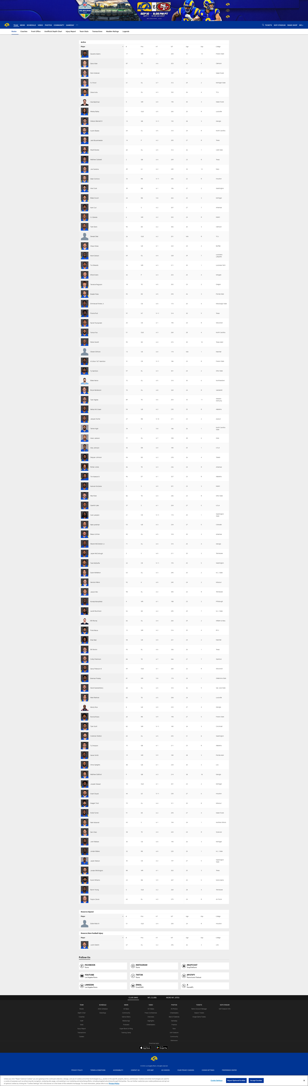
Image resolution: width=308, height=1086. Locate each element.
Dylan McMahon (95, 572)
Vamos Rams (126, 1017)
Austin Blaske (94, 131)
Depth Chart (82, 1013)
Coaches (81, 1017)
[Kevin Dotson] (84, 255)
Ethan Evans (94, 275)
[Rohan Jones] (84, 467)
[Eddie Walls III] (84, 923)
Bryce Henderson (95, 390)
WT (172, 46)
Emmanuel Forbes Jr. (97, 303)
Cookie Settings (208, 1070)
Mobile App (126, 1021)
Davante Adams (95, 54)
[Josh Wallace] (84, 841)
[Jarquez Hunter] (84, 419)
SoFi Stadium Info (225, 1009)
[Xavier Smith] (84, 755)
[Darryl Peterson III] (84, 669)
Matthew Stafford (96, 774)
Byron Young (94, 889)
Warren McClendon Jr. (97, 544)
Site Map (150, 1070)
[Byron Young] (84, 889)
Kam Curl (93, 207)
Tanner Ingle (94, 428)
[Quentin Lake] (84, 505)
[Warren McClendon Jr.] (84, 544)
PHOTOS (174, 1005)
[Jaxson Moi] (84, 592)
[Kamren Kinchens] (84, 486)
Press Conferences (151, 1013)
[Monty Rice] (84, 707)
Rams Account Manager (199, 1009)
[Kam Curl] (84, 207)
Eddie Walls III (94, 923)
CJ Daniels (93, 217)
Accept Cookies (256, 1080)
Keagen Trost (94, 803)
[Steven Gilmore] (84, 351)
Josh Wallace (94, 841)
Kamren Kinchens (96, 486)
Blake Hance (94, 380)
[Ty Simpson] (84, 745)
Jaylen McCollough (96, 553)
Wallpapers (174, 1040)
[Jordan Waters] (84, 851)
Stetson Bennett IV (96, 121)
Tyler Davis (93, 227)
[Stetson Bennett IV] (84, 121)
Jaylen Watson (95, 861)
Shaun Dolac (94, 246)
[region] (154, 1080)
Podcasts (126, 1024)
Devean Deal (94, 236)
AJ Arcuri (93, 82)
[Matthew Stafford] (84, 774)
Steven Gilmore (95, 351)
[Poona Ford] (84, 313)
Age (187, 46)
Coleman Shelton (96, 736)
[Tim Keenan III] (84, 476)
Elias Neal (93, 640)
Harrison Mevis (95, 582)
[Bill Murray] (84, 620)
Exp (202, 46)
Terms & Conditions (97, 1070)
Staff (81, 1021)
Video (151, 1005)
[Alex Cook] (84, 188)
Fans (174, 1028)
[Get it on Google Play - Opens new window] (162, 1049)
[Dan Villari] (84, 832)
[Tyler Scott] (84, 726)
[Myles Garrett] (84, 342)
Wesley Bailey (94, 111)
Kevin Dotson (94, 255)
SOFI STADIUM (224, 1005)
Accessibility (118, 1070)
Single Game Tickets (199, 1017)
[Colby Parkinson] (84, 659)
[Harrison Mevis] (84, 582)
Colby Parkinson (95, 659)
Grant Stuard (94, 793)
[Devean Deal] (84, 236)
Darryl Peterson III (96, 669)
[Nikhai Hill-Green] (84, 409)
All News (126, 1009)
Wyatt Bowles (94, 150)
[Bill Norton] (84, 649)
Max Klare (93, 496)
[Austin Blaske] (84, 131)
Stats (81, 1024)
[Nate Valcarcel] (84, 822)
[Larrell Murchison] (84, 611)
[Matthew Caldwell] (84, 159)
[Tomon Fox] (84, 332)
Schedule (102, 1005)
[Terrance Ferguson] (84, 284)
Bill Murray (93, 620)
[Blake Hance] (84, 380)
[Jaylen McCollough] (84, 553)
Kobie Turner (94, 813)
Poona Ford (94, 313)
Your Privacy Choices (185, 1070)
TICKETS (199, 1005)
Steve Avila (93, 92)
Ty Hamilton (94, 371)
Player (83, 46)
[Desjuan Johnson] (84, 457)
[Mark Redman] (84, 697)
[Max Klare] (84, 496)
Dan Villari (93, 832)
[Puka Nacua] (84, 630)
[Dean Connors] (84, 179)
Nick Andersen (95, 73)
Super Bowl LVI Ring (126, 1028)
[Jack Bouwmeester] (84, 140)
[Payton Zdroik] (84, 899)
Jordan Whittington (96, 870)
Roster (82, 1009)
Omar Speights (95, 765)
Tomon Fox (94, 332)
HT (157, 46)
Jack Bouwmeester (96, 140)
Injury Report (81, 1028)
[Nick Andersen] (84, 73)
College (218, 46)
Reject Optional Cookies (236, 1080)
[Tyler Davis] (84, 227)
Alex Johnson (94, 448)
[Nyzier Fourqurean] (84, 323)
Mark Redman (94, 697)
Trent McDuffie (95, 563)
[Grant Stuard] (84, 793)
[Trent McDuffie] (84, 563)
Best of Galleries (174, 1017)
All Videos (151, 1009)
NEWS (126, 1005)
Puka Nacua (94, 630)
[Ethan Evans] (84, 275)
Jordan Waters (95, 851)
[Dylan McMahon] (84, 572)
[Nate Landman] (84, 524)
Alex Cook (93, 188)
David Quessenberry (96, 688)
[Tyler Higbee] (84, 400)
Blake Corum (94, 198)
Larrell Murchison (95, 611)
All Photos (174, 1009)
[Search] (263, 25)
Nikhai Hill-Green (95, 409)
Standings (102, 1013)
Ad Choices (165, 1070)
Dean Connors (95, 179)
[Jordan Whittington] (84, 870)
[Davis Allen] (84, 63)
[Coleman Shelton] (84, 736)
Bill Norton (93, 649)
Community (126, 1013)
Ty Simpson (94, 745)
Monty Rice (94, 707)
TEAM (81, 1005)
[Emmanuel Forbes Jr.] (84, 303)
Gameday (174, 1021)
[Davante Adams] (84, 54)
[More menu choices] (77, 25)
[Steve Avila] (84, 92)
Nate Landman (95, 524)
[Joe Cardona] (84, 169)
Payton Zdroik (94, 899)
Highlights (151, 1021)
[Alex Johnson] (84, 448)
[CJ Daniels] (84, 217)
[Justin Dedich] (84, 945)
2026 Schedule (103, 1009)
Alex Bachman (95, 102)
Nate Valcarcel (94, 822)
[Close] (304, 1080)
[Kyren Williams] (84, 880)
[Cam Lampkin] (84, 515)
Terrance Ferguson (96, 284)
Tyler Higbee (94, 400)
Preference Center (229, 1070)
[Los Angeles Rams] (154, 1059)
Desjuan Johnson (96, 457)
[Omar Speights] (84, 765)
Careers (81, 1036)
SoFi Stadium (174, 1032)
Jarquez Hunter (95, 419)
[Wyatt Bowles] (84, 150)
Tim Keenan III (94, 476)
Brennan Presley (95, 678)
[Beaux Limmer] (84, 534)
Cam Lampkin (94, 515)
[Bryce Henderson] (84, 390)
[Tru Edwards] (84, 265)
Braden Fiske (94, 294)
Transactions (82, 1032)
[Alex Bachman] (84, 102)
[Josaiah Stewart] (84, 784)
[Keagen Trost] (84, 803)
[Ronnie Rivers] (84, 717)
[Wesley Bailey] (84, 111)
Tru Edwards (94, 265)
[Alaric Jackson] (84, 438)
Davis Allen (93, 63)
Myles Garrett (94, 342)
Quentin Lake (94, 505)
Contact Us (135, 1070)
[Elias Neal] (84, 640)
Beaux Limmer (95, 534)
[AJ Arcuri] (84, 82)
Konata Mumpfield (96, 601)
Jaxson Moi (94, 592)
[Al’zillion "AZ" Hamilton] (84, 361)
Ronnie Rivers (94, 717)
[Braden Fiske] (84, 294)
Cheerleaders (151, 1024)
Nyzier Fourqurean (96, 323)
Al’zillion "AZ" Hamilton (97, 361)
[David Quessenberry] (84, 688)
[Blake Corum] (84, 198)
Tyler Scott (93, 726)
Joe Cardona (94, 169)
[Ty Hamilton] (84, 371)
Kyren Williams (95, 880)
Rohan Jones (94, 467)
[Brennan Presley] (84, 678)
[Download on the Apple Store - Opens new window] (145, 1048)
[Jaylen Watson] (84, 861)
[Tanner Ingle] (84, 428)
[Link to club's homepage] (7, 25)
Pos (142, 46)
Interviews (151, 1017)
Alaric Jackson (95, 438)
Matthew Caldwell (96, 159)
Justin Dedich (94, 945)
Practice (174, 1024)
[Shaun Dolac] (84, 246)
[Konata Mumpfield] (84, 601)
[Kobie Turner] (84, 813)
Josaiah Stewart (95, 784)
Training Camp (126, 1032)
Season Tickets (199, 1013)
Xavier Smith (94, 755)
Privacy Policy (77, 1070)
